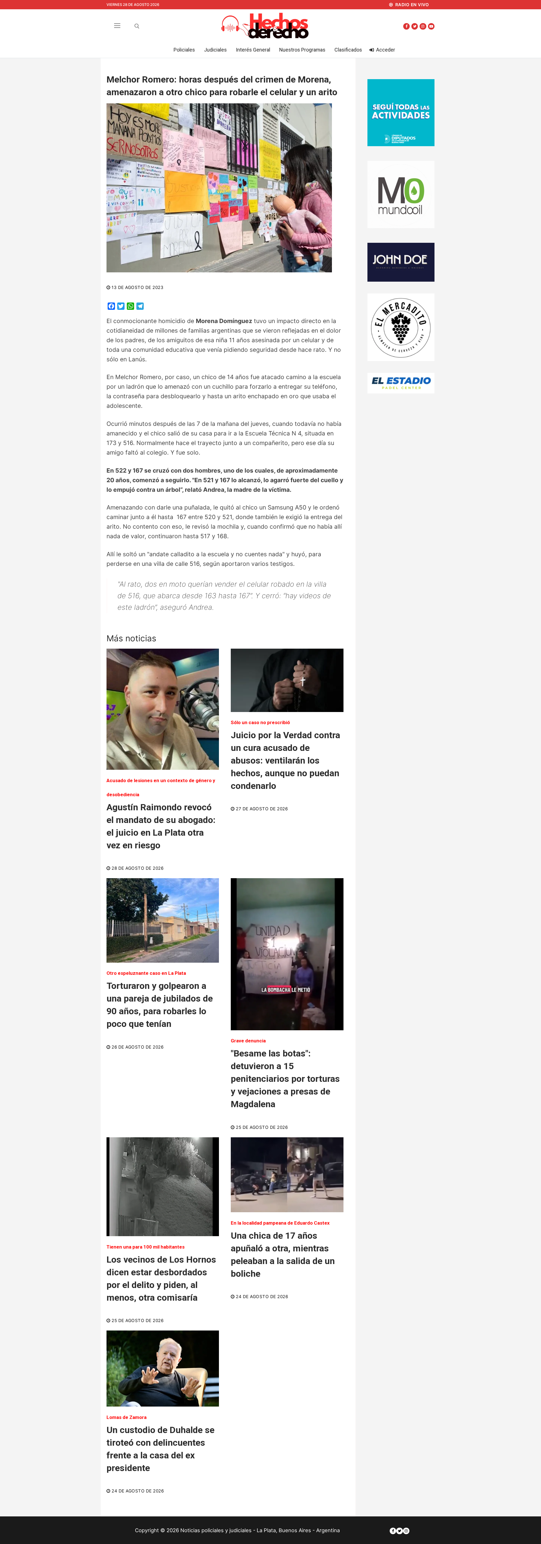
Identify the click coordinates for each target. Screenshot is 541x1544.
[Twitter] (414, 26)
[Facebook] (406, 26)
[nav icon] (117, 26)
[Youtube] (431, 26)
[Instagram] (423, 26)
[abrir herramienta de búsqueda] (136, 26)
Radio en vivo (411, 4)
